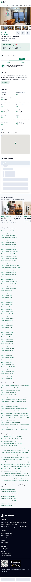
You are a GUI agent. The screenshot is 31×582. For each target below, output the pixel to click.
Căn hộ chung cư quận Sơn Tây (8, 277)
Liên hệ (3, 551)
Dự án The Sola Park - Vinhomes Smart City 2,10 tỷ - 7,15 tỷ (14, 448)
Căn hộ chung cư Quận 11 (7, 313)
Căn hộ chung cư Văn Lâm (7, 373)
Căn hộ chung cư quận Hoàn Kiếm (9, 256)
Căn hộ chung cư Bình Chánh (7, 318)
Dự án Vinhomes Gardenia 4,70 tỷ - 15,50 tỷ (11, 468)
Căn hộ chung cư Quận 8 (6, 306)
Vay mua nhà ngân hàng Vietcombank (10, 494)
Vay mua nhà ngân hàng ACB (7, 505)
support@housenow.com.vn (10, 524)
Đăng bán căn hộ (5, 542)
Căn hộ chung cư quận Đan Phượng (9, 240)
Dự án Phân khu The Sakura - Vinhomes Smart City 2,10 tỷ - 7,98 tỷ (15, 466)
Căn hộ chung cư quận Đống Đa (8, 244)
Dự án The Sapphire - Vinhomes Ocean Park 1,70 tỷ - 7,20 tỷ (15, 457)
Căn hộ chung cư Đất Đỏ (6, 355)
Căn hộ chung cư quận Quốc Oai (8, 272)
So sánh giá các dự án (6, 535)
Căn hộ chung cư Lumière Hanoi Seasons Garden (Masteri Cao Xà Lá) (15, 385)
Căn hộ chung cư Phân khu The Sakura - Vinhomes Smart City (15, 417)
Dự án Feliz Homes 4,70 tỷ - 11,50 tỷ (9, 455)
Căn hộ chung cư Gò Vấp (7, 330)
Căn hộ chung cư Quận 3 (6, 295)
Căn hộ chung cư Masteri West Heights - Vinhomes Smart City (15, 413)
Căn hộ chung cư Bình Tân (7, 320)
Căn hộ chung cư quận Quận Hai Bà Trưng (10, 267)
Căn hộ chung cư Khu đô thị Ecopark (9, 406)
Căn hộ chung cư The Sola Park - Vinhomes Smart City (14, 397)
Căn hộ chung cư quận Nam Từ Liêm (9, 263)
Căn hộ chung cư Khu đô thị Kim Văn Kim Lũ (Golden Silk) (14, 427)
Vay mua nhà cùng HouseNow (8, 489)
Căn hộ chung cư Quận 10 (7, 311)
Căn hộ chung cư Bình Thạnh (7, 323)
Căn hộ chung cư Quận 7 (6, 304)
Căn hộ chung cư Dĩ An (6, 353)
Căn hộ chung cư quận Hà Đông (8, 249)
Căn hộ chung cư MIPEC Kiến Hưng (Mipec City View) (13, 401)
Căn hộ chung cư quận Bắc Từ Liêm (9, 233)
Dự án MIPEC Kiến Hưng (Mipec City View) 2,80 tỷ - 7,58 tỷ (14, 452)
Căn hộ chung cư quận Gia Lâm (8, 247)
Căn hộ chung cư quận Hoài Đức (8, 253)
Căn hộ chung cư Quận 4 (7, 297)
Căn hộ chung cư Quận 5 (6, 300)
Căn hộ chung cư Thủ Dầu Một (8, 366)
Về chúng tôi (4, 549)
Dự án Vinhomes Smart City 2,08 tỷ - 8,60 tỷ (11, 436)
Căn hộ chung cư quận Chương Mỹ (9, 237)
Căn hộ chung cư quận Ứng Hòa (8, 288)
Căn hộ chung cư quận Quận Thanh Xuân (10, 270)
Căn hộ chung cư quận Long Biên (8, 260)
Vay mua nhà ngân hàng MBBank (8, 491)
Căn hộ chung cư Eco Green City (8, 394)
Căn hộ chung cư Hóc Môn (7, 332)
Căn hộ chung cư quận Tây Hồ (8, 279)
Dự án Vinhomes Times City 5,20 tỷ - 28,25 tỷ (11, 459)
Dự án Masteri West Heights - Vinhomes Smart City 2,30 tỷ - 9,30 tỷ (15, 464)
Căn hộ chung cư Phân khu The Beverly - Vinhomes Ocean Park (15, 415)
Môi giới (3, 540)
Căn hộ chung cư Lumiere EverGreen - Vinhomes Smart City (15, 424)
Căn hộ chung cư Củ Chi (6, 327)
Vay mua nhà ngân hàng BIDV (8, 496)
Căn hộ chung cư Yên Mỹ (7, 378)
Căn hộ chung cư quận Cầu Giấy (8, 235)
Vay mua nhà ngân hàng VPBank (8, 503)
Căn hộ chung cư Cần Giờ (7, 325)
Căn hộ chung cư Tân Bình (7, 339)
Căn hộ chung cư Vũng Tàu (7, 376)
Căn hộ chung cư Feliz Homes (8, 404)
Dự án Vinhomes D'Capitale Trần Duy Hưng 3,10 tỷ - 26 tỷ (14, 480)
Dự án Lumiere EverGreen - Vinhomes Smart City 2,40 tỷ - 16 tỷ (15, 473)
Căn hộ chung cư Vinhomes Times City (10, 411)
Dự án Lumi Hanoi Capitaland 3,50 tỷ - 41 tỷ (11, 471)
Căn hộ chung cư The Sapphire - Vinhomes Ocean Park (14, 408)
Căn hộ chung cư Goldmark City (8, 392)
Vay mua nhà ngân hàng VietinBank (9, 500)
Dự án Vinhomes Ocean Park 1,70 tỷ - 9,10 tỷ (11, 438)
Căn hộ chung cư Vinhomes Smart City (10, 387)
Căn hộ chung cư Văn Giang (7, 371)
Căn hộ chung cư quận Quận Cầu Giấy (10, 265)
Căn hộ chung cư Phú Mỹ (7, 362)
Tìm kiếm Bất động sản (7, 533)
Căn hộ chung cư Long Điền (7, 357)
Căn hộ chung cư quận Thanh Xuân (9, 286)
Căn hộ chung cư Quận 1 (6, 290)
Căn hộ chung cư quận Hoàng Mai (9, 258)
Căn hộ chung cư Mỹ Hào (7, 360)
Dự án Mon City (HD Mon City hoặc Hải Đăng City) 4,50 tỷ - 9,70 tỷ (15, 478)
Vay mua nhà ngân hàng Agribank (9, 498)
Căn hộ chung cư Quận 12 (7, 316)
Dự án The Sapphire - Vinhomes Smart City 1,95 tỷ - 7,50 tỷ (15, 450)
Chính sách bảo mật (6, 553)
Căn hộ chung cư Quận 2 (6, 293)
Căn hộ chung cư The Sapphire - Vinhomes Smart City (13, 399)
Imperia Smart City (18, 5)
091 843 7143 (23, 527)
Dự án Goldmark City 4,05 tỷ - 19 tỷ (9, 441)
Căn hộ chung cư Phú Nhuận (7, 336)
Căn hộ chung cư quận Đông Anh (8, 242)
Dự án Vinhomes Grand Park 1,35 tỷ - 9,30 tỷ (11, 443)
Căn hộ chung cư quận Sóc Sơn (8, 274)
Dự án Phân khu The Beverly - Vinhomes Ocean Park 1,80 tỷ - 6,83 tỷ (15, 462)
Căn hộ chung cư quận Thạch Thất (9, 281)
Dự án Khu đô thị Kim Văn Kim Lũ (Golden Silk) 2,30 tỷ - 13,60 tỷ (15, 475)
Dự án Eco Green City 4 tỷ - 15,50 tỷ (9, 445)
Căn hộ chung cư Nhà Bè (6, 334)
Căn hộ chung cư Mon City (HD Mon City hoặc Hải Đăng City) (15, 429)
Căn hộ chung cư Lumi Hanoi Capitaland (10, 422)
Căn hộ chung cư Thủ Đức (7, 343)
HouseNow (3, 5)
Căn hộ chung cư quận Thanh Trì (8, 283)
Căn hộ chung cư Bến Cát (7, 350)
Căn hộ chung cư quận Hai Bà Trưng (9, 251)
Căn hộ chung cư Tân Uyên (7, 364)
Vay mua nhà (4, 538)
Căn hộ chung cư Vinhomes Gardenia (10, 420)
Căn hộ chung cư (10, 5)
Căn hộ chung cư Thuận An (7, 369)
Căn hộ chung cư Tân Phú (7, 341)
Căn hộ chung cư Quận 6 (7, 302)
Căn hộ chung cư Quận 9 (7, 309)
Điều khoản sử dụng (6, 555)
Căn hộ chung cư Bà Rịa (6, 346)
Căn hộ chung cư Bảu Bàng (7, 348)
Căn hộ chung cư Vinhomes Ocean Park (10, 390)
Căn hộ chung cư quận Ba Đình (8, 230)
